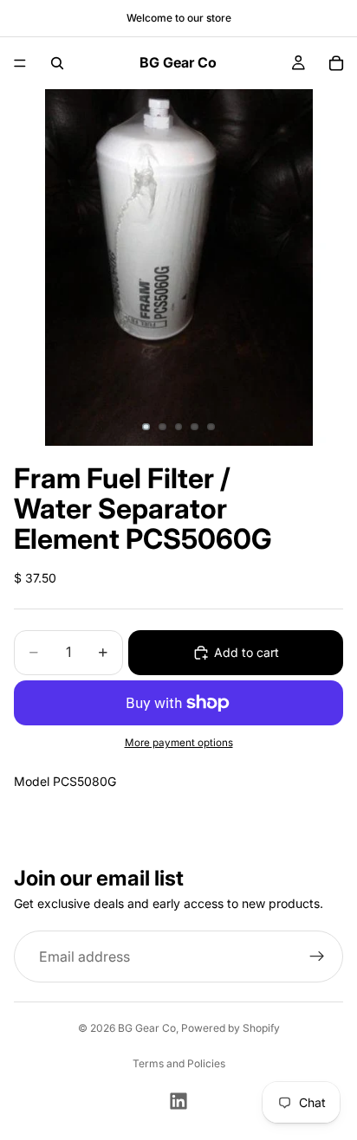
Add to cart (246, 652)
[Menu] (20, 63)
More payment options (179, 743)
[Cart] (336, 63)
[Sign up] (317, 957)
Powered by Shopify (230, 1027)
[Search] (57, 63)
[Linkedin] (178, 1101)
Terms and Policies (179, 1063)
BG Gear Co (147, 1027)
